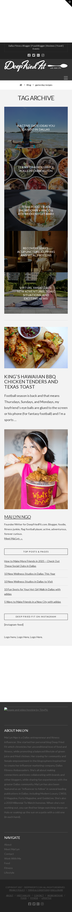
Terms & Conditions (38, 890)
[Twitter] (33, 55)
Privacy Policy (17, 890)
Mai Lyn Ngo (17, 516)
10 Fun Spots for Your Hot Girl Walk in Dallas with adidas (32, 592)
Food (7, 863)
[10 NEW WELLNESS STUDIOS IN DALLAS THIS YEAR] (0, 21)
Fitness (8, 867)
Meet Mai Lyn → (13, 538)
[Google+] (38, 55)
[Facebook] (29, 55)
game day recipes (43, 85)
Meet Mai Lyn (12, 849)
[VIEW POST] (36, 347)
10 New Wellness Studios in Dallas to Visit (28, 581)
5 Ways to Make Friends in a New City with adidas (32, 601)
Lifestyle (9, 872)
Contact (9, 853)
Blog (29, 85)
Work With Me (12, 858)
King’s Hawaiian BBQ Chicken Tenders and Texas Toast (31, 381)
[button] (66, 78)
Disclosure (57, 890)
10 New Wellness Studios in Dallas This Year (29, 573)
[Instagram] (43, 55)
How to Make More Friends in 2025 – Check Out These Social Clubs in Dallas (32, 563)
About (8, 844)
